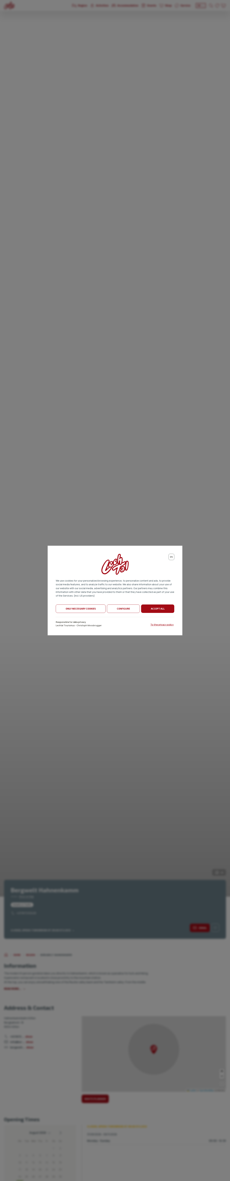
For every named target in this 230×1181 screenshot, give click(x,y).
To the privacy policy (162, 624)
